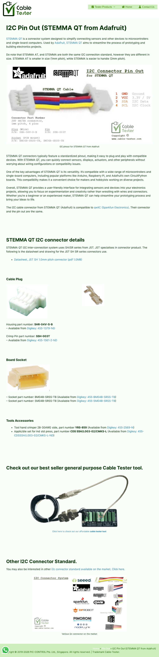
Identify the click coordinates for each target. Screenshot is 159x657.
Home (128, 7)
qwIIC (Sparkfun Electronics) (111, 207)
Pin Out (106, 648)
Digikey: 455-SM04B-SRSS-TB (96, 400)
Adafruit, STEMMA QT (68, 42)
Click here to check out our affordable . (79, 531)
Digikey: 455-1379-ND (41, 328)
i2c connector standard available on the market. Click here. (88, 569)
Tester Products (103, 7)
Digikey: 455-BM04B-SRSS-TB (96, 397)
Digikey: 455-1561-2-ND (42, 340)
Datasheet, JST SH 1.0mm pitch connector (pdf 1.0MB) (48, 259)
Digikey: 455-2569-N (120, 427)
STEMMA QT (14, 38)
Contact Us (147, 7)
